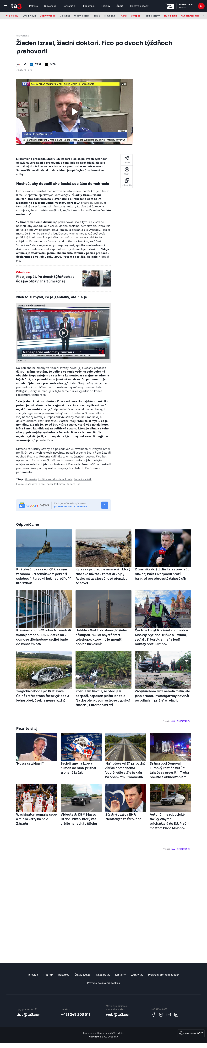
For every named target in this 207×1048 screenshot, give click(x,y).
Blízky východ (47, 15)
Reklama (63, 974)
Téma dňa (109, 15)
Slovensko (50, 6)
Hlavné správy (152, 15)
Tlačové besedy (139, 6)
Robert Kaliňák (83, 479)
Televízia (33, 974)
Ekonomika (88, 6)
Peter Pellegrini (56, 484)
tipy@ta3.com (28, 1015)
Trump (123, 15)
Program (48, 974)
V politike (65, 15)
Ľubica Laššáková (26, 484)
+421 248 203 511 (75, 1015)
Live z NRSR (29, 15)
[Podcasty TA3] (169, 6)
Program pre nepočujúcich (163, 974)
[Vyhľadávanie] (201, 6)
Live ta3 (13, 15)
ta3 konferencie (190, 15)
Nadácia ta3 (103, 974)
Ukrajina (135, 15)
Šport (119, 6)
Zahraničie (69, 6)
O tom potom (81, 15)
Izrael (41, 484)
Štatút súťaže (82, 974)
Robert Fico (73, 484)
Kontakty (120, 974)
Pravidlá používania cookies (103, 983)
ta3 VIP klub (170, 15)
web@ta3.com (118, 1015)
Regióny (105, 6)
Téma (97, 15)
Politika (33, 6)
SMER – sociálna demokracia (55, 479)
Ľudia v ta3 (137, 974)
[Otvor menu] (5, 6)
